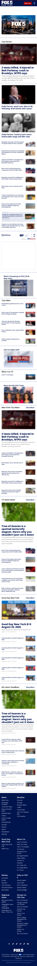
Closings (19, 802)
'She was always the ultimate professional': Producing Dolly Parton (11, 322)
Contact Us (20, 860)
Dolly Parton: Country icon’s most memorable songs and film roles (17, 135)
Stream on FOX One (21, 896)
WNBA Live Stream (20, 930)
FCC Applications (22, 868)
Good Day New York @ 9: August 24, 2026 (13, 638)
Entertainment (6, 822)
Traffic (19, 807)
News (4, 797)
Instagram (13, 943)
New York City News (11, 407)
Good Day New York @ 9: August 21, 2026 (13, 648)
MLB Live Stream (22, 907)
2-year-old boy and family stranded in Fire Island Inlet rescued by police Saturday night (13, 570)
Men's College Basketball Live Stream (22, 919)
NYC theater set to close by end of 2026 (12, 187)
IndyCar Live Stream (21, 914)
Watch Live (28, 3)
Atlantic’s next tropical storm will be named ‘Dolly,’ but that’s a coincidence (13, 762)
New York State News (7, 810)
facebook (9, 943)
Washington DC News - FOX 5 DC (7, 911)
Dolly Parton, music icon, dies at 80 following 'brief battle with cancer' (17, 107)
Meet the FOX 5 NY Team (14, 385)
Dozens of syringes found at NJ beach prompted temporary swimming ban (11, 205)
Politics (4, 816)
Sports (4, 829)
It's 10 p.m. (20, 870)
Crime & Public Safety (6, 819)
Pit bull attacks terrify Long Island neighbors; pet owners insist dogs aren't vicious (12, 580)
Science (4, 827)
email (28, 943)
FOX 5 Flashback (22, 885)
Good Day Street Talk (7, 845)
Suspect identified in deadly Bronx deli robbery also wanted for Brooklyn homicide (12, 161)
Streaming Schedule (5, 803)
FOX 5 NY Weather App (23, 813)
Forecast (20, 800)
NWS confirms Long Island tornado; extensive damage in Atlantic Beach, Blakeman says (13, 589)
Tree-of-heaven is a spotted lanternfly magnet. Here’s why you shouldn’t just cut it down (18, 530)
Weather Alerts (21, 805)
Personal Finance (7, 887)
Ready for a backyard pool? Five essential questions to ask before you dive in (12, 216)
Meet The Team (22, 844)
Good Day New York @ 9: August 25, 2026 (16, 626)
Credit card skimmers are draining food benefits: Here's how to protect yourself (13, 196)
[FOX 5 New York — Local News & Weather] (7, 3)
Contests (20, 863)
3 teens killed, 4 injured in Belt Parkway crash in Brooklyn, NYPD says (18, 70)
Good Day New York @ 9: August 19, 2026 (13, 668)
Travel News (21, 810)
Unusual (4, 825)
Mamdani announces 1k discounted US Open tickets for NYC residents (13, 142)
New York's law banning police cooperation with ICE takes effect (12, 169)
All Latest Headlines (10, 687)
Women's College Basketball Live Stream (22, 925)
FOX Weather (21, 816)
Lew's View (20, 883)
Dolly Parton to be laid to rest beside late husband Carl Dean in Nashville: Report (13, 152)
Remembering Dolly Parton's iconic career (12, 304)
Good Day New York (10, 598)
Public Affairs (21, 858)
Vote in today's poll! (11, 350)
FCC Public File (21, 865)
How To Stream (22, 842)
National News (6, 813)
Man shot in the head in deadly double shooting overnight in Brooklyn (11, 491)
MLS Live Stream (22, 933)
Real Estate (5, 890)
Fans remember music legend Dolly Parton (13, 331)
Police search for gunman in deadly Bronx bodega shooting (13, 313)
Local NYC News (7, 807)
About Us (21, 839)
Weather (21, 797)
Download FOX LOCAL (22, 852)
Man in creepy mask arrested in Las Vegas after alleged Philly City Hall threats (13, 784)
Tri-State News (8, 500)
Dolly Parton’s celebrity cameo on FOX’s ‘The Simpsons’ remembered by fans (12, 773)
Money (5, 875)
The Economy (6, 885)
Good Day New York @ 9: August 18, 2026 (13, 678)
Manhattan (6, 235)
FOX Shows (20, 849)
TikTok (16, 943)
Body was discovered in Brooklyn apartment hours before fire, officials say (12, 473)
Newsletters (5, 832)
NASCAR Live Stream (21, 910)
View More (30, 407)
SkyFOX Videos (21, 887)
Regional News (5, 896)
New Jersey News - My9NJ (8, 901)
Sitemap (4, 834)
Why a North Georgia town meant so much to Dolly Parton (13, 751)
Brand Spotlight (22, 890)
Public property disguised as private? (10, 339)
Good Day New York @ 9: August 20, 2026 (13, 658)
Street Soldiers (21, 880)
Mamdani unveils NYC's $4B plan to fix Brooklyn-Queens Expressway (12, 178)
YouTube (20, 943)
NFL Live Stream (22, 900)
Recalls (4, 880)
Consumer (5, 878)
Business (4, 883)
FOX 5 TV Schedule (7, 375)
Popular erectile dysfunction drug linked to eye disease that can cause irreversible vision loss (13, 225)
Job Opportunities (22, 856)
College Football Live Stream (22, 903)
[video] (30, 305)
